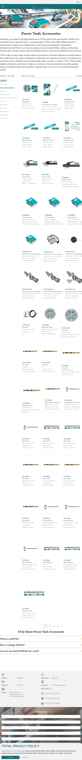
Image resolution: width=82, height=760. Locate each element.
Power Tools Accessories (7, 87)
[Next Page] (61, 626)
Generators (3, 91)
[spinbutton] (13, 733)
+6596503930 (19, 678)
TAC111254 (53, 67)
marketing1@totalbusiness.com (17, 694)
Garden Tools (4, 118)
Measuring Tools (4, 111)
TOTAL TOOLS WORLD (52, 693)
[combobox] (40, 716)
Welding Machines (5, 94)
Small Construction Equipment (9, 98)
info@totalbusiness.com (15, 692)
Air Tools (2, 101)
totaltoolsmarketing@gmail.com (17, 696)
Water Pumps (4, 104)
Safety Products (4, 115)
